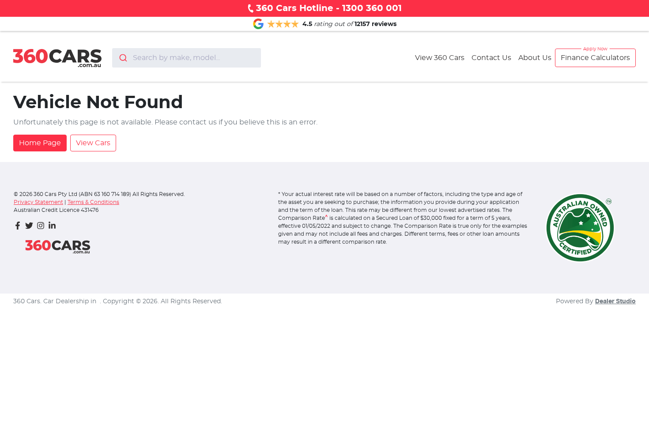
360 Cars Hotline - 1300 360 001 (329, 8)
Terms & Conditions (93, 202)
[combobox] (186, 58)
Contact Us (491, 57)
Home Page (40, 143)
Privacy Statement (38, 202)
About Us (534, 57)
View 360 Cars (439, 57)
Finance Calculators (595, 57)
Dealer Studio (615, 301)
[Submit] (122, 58)
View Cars (93, 143)
